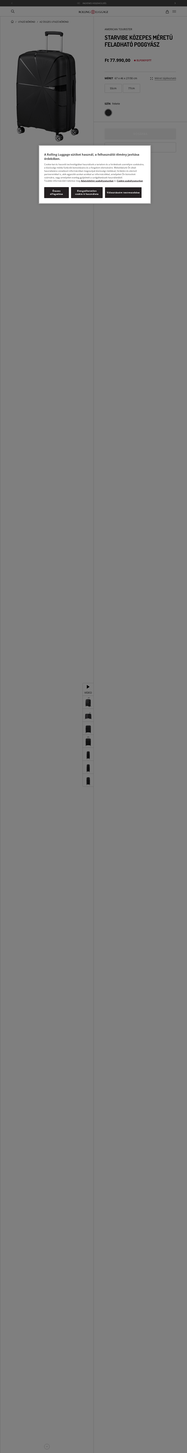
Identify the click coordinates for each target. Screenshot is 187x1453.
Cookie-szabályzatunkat (130, 180)
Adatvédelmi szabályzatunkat (97, 180)
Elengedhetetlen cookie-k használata (86, 192)
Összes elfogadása (56, 192)
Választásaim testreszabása (123, 192)
